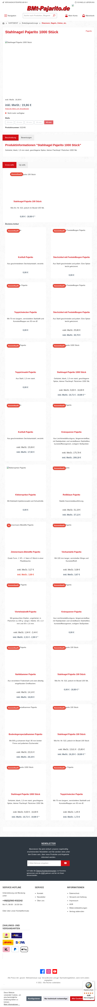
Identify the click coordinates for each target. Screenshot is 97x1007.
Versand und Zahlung (78, 897)
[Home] (4, 23)
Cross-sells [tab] (9, 165)
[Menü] (92, 982)
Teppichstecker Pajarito (25, 312)
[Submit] (65, 863)
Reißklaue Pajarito (71, 495)
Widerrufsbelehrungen (78, 908)
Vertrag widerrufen (76, 911)
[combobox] (37, 15)
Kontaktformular (22, 911)
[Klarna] (6, 949)
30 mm (29, 122)
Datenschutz (74, 893)
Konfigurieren (34, 999)
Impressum (73, 901)
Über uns (40, 901)
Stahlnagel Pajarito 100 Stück (28, 201)
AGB (43, 873)
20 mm (10, 122)
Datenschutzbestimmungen (46, 871)
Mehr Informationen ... (12, 1004)
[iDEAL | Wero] (6, 935)
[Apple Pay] (24, 949)
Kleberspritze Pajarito (25, 495)
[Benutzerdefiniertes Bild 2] (8, 942)
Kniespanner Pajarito (71, 432)
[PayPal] (15, 949)
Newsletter (41, 897)
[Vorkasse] (20, 942)
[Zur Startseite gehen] (48, 9)
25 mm (20, 122)
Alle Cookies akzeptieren (82, 999)
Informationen (75, 887)
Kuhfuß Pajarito (25, 257)
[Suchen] (54, 15)
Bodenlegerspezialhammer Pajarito (25, 734)
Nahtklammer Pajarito (25, 674)
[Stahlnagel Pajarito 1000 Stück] (48, 68)
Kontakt (40, 893)
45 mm (49, 122)
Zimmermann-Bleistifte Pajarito (25, 552)
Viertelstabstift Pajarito (25, 612)
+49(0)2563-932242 (13, 900)
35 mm (39, 122)
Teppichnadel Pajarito (25, 372)
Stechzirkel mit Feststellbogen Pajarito (71, 257)
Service (39, 887)
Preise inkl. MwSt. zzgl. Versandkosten (17, 108)
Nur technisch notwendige (55, 999)
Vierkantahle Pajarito (71, 552)
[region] (48, 68)
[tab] (11, 138)
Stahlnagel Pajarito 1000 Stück (71, 372)
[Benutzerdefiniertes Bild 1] (16, 935)
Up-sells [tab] (22, 165)
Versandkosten (47, 978)
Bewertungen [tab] (26, 138)
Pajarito (89, 31)
